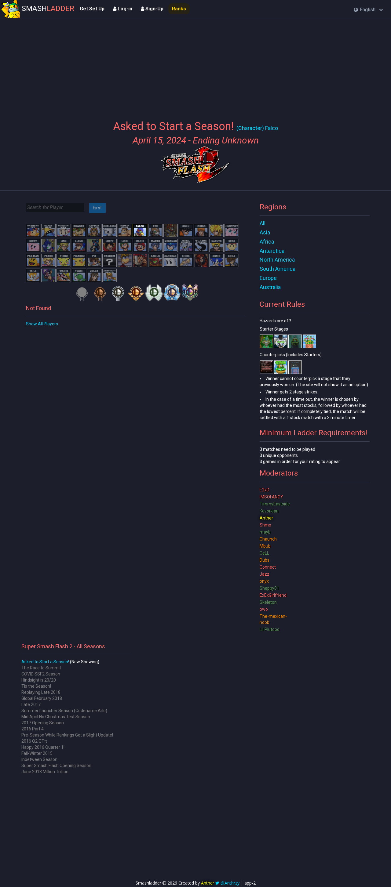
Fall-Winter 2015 (37, 753)
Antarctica (272, 251)
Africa (267, 241)
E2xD (264, 489)
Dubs (264, 560)
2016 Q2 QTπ (34, 741)
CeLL (264, 553)
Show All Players (42, 323)
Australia (270, 287)
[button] (368, 10)
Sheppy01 (269, 588)
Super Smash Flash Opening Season (56, 765)
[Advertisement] (195, 65)
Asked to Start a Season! (45, 661)
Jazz (264, 574)
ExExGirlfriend (273, 595)
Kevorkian (269, 511)
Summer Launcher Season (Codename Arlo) (64, 710)
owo (264, 609)
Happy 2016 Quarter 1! (42, 747)
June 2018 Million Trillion (44, 771)
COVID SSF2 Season (40, 674)
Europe (268, 278)
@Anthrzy (230, 883)
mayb (265, 532)
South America (277, 269)
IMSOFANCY (271, 496)
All (262, 223)
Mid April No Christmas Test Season (55, 716)
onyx (264, 581)
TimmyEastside (275, 503)
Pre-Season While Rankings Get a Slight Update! (67, 735)
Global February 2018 (41, 698)
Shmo (265, 525)
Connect (268, 567)
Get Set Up (92, 9)
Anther (266, 518)
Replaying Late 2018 (40, 692)
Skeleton (268, 602)
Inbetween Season (39, 759)
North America (277, 259)
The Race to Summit (41, 667)
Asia (265, 232)
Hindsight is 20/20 (38, 680)
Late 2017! (31, 704)
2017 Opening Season (42, 722)
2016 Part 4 (32, 728)
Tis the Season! (36, 686)
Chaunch (268, 539)
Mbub (265, 546)
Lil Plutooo (270, 629)
